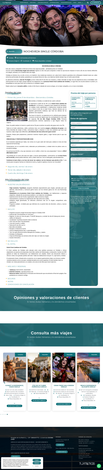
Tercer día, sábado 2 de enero (19, 170)
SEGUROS (11, 279)
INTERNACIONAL (54, 2)
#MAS (79, 2)
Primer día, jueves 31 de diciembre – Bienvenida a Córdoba (30, 97)
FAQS (74, 2)
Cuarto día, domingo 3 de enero (20, 173)
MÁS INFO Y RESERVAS (17, 266)
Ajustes (36, 466)
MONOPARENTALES (66, 2)
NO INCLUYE (13, 241)
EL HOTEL (12, 244)
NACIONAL (33, 2)
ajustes (19, 466)
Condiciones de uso (78, 184)
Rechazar (37, 463)
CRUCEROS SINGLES (43, 2)
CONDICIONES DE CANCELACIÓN (21, 284)
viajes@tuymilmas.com (27, 271)
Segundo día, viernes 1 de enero (20, 167)
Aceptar (37, 460)
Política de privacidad (89, 182)
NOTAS (10, 281)
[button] (87, 2)
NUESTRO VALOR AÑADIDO (19, 184)
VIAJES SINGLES (24, 2)
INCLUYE (11, 209)
